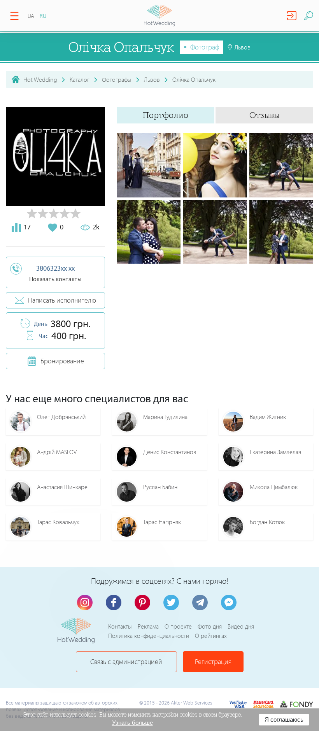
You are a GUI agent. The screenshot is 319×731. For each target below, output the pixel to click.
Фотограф (204, 46)
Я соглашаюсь (284, 719)
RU (43, 15)
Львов (152, 79)
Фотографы (116, 79)
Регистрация (213, 661)
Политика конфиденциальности (148, 635)
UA (31, 15)
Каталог (79, 79)
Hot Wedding (40, 79)
